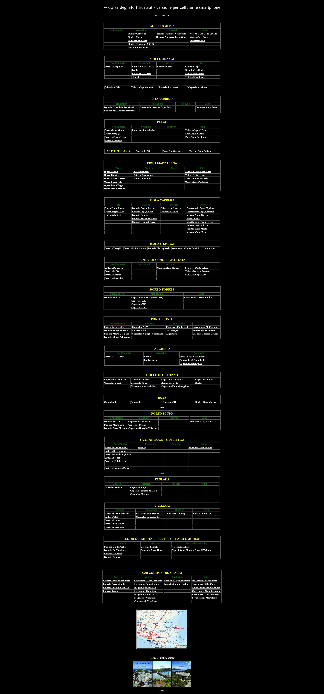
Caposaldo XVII (139, 307)
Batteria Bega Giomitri (116, 451)
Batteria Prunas (112, 520)
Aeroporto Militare (181, 547)
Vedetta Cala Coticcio (197, 225)
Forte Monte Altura (114, 130)
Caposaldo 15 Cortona (172, 379)
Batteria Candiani (113, 487)
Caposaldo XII (138, 301)
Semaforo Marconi (194, 73)
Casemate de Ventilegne (145, 601)
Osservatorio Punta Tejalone (200, 208)
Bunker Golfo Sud (137, 33)
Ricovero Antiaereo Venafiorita (171, 33)
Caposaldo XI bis (139, 383)
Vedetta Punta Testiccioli (197, 178)
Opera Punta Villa (113, 182)
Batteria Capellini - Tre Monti (119, 107)
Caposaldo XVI (138, 304)
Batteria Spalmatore (143, 175)
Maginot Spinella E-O (145, 587)
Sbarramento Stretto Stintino (198, 297)
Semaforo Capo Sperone (200, 447)
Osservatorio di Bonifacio (204, 580)
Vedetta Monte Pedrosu (204, 330)
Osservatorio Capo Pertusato (206, 591)
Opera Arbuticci (113, 215)
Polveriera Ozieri (113, 87)
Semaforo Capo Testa (195, 274)
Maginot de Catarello (144, 597)
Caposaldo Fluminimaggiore (175, 386)
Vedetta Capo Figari (195, 77)
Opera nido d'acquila (114, 188)
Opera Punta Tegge (113, 185)
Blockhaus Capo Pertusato (177, 580)
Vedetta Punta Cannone (196, 175)
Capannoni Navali (169, 211)
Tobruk (135, 77)
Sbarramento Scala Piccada (193, 356)
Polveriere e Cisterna (171, 208)
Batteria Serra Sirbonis (115, 428)
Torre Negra (172, 330)
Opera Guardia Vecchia (115, 178)
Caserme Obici (164, 66)
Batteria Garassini (114, 278)
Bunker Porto (135, 37)
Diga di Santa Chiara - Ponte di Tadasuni (192, 550)
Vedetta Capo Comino (142, 87)
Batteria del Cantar (114, 356)
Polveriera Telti (197, 40)
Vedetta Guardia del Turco (198, 171)
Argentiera (171, 333)
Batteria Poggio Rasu (142, 211)
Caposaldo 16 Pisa (204, 379)
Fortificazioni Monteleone (204, 597)
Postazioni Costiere (141, 73)
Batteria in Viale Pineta (116, 447)
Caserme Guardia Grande (205, 333)
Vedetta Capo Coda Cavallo (203, 33)
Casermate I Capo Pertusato (148, 580)
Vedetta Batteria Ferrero (197, 271)
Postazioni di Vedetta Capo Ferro (156, 107)
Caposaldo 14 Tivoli (140, 379)
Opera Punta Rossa (114, 208)
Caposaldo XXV (140, 327)
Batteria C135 (111, 517)
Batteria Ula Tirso (113, 553)
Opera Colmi (110, 175)
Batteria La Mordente (115, 550)
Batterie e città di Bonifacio (116, 580)
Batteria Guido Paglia (115, 547)
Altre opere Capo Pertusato (205, 594)
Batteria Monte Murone (116, 330)
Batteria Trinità (110, 591)
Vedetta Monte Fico (196, 232)
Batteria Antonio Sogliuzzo (118, 454)
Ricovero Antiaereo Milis (143, 386)
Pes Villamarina (141, 171)
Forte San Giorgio (171, 151)
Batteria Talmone (113, 140)
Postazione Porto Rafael (144, 130)
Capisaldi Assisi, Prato (139, 421)
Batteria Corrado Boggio (117, 513)
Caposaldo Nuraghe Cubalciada (147, 333)
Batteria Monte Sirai (114, 425)
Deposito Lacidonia (194, 70)
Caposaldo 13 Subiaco (115, 379)
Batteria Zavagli (113, 248)
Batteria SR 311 (112, 457)
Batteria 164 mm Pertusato (116, 587)
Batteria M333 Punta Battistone (119, 110)
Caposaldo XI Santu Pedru (193, 360)
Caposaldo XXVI (140, 330)
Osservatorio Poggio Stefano (200, 211)
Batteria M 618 (143, 151)
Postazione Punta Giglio (178, 327)
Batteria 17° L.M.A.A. (116, 461)
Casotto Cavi (209, 248)
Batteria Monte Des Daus (116, 333)
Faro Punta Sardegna (195, 137)
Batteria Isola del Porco (143, 222)
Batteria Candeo (140, 215)
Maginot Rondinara (144, 594)
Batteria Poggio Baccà (143, 208)
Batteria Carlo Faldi (115, 527)
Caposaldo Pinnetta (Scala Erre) (147, 297)
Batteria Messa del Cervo (144, 218)
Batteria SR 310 (112, 421)
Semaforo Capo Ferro (206, 107)
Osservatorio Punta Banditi (185, 248)
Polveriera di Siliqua (177, 513)
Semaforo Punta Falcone (197, 268)
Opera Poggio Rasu (114, 211)
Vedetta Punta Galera (197, 215)
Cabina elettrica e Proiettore (206, 587)
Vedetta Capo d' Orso (195, 130)
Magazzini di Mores (197, 87)
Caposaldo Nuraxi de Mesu (143, 490)
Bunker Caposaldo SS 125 (141, 44)
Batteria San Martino (115, 523)
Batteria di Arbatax (168, 87)
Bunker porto (150, 360)
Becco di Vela (193, 218)
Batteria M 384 (112, 271)
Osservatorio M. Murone (205, 327)
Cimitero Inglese (193, 66)
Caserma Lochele (149, 547)
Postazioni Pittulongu (138, 47)
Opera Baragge (112, 133)
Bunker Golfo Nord (137, 40)
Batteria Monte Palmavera (117, 337)
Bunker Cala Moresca (143, 66)
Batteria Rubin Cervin (135, 248)
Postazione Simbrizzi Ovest (149, 513)
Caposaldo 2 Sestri (113, 383)
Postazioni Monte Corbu (176, 584)
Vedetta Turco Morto (197, 228)
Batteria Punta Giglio (114, 327)
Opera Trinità (111, 171)
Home (162, 691)
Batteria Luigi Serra (115, 66)
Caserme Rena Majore (168, 268)
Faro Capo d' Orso (194, 133)
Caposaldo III (169, 402)
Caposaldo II (137, 402)
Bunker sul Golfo (169, 383)
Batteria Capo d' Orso (115, 137)
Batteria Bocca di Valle (114, 584)
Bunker (135, 70)
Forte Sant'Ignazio (202, 513)
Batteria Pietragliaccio (159, 248)
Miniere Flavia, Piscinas (201, 421)
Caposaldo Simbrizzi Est (148, 517)
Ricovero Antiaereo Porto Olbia (171, 37)
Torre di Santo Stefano (200, 151)
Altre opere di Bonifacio (204, 584)
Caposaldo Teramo (139, 494)
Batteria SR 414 (112, 297)
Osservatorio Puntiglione (197, 182)
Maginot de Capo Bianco (146, 591)
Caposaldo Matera (137, 425)
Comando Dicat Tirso (151, 550)
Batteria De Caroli (114, 268)
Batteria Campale (113, 557)
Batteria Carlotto (142, 178)
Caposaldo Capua (139, 487)
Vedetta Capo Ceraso (199, 37)
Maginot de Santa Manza (146, 584)
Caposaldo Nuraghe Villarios (142, 428)
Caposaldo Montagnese (191, 363)
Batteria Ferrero (113, 274)
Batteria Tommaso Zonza (117, 468)
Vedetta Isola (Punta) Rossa (200, 222)
